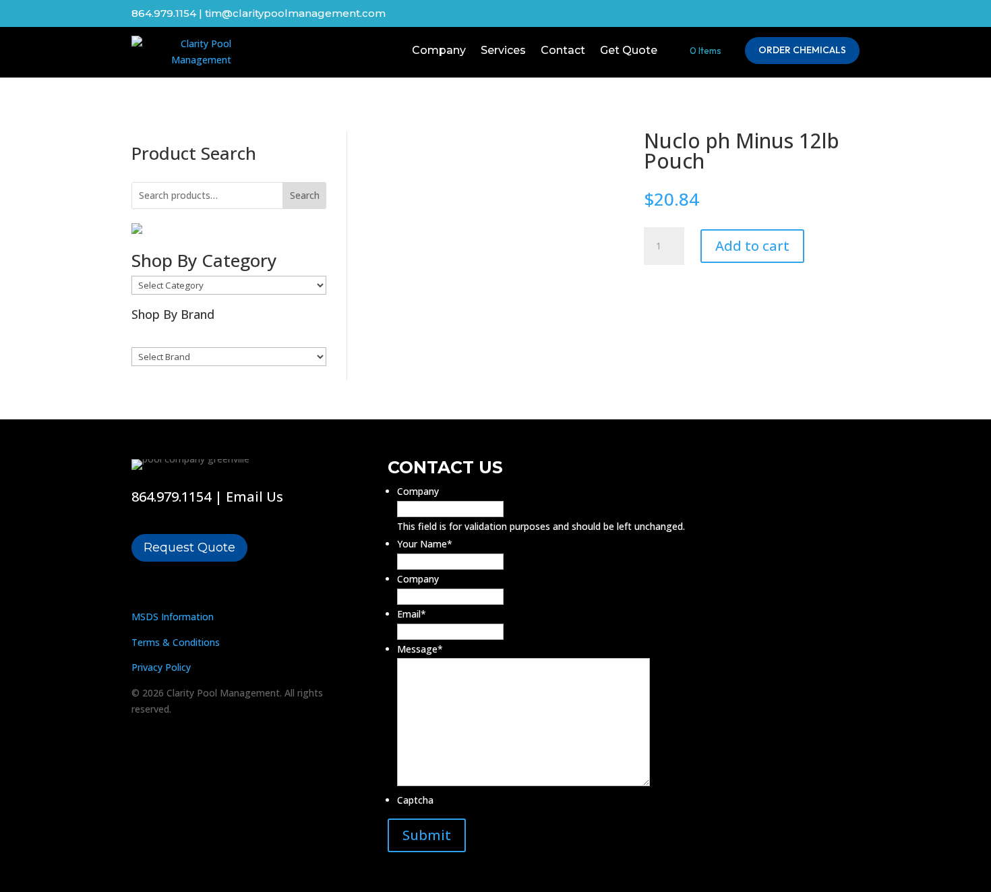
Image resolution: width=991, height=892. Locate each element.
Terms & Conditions (175, 642)
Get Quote (628, 50)
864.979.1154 (171, 496)
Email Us (254, 496)
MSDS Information (172, 616)
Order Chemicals (802, 50)
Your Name (424, 543)
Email (411, 613)
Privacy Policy (161, 667)
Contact (563, 50)
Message (420, 649)
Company (439, 50)
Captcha (415, 800)
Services (503, 50)
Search (305, 195)
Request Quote (189, 547)
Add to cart (752, 246)
